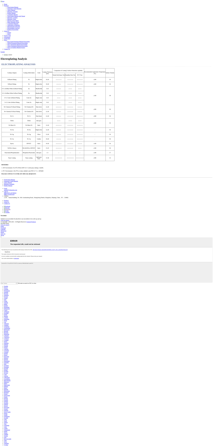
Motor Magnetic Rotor (13, 22)
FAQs (8, 34)
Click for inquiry (5, 225)
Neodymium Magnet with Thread (16, 16)
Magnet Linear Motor (13, 20)
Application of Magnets (13, 25)
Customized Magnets (12, 23)
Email (2, 226)
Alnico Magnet (11, 10)
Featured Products (31, 222)
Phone (2, 232)
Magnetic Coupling (12, 17)
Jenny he (3, 234)
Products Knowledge (12, 29)
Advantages (7, 37)
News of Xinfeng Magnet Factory (16, 47)
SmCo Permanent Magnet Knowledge (17, 44)
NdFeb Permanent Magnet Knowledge (17, 43)
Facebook (3, 228)
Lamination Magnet (12, 14)
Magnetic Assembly (12, 11)
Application (7, 38)
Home (5, 4)
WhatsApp (3, 231)
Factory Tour (7, 35)
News (5, 40)
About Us (6, 31)
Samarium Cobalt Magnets (14, 8)
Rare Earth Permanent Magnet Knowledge (18, 41)
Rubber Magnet (11, 13)
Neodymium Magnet (12, 7)
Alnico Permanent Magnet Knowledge (17, 46)
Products (6, 5)
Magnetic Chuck (11, 19)
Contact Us (7, 49)
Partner (9, 32)
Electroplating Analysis (13, 28)
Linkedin (3, 229)
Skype (2, 235)
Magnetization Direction (13, 26)
